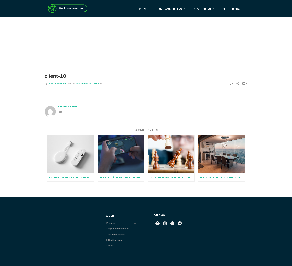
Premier (111, 223)
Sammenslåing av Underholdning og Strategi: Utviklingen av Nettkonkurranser (121, 177)
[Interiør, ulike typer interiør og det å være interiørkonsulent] (221, 154)
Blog (110, 245)
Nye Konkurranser (172, 9)
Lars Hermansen (57, 83)
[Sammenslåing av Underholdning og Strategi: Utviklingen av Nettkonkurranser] (121, 154)
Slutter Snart (233, 9)
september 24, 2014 (87, 83)
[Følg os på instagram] (165, 223)
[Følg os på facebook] (157, 223)
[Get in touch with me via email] (60, 112)
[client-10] (146, 42)
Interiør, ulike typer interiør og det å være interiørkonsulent (222, 177)
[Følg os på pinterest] (172, 223)
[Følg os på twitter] (180, 223)
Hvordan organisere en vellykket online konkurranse (172, 177)
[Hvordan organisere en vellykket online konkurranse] (171, 154)
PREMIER (145, 9)
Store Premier (203, 9)
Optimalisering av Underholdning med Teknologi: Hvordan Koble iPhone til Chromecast (71, 177)
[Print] (231, 84)
